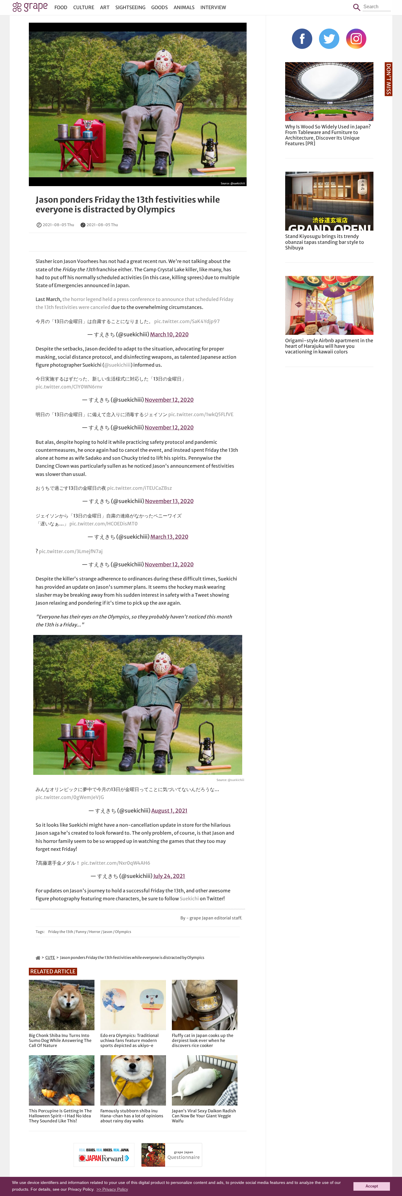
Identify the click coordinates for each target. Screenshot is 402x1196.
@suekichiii (237, 183)
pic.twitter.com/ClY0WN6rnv (69, 387)
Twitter (329, 39)
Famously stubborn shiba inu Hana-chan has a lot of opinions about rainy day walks (131, 1116)
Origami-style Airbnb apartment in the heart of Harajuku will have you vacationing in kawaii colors (329, 346)
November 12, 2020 (169, 399)
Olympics (123, 931)
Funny (81, 931)
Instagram (356, 39)
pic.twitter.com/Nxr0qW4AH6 (115, 863)
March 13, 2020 (169, 536)
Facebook (302, 39)
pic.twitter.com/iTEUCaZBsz (139, 488)
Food (60, 7)
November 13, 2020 (169, 501)
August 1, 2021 (169, 810)
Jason (107, 931)
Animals (184, 7)
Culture (83, 7)
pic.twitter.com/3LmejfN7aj (71, 551)
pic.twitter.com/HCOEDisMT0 (103, 524)
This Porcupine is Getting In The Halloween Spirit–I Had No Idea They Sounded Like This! (60, 1116)
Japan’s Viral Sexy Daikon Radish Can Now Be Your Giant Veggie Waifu (204, 1116)
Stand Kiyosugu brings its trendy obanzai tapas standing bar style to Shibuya (324, 241)
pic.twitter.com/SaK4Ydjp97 (187, 321)
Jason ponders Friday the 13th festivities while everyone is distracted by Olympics (128, 204)
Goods (159, 7)
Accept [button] (372, 1186)
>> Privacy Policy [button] (112, 1189)
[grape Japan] (38, 957)
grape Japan (30, 8)
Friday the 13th (60, 931)
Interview (213, 7)
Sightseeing (130, 7)
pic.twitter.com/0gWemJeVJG (70, 797)
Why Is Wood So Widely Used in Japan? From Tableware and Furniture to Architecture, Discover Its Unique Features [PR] (328, 135)
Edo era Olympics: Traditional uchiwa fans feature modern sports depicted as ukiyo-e (129, 1040)
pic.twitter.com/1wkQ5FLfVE (200, 414)
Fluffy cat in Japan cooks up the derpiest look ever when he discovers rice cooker (202, 1040)
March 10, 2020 (169, 334)
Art (104, 7)
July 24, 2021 (169, 876)
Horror (94, 931)
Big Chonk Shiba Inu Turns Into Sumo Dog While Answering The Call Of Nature (60, 1040)
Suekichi (189, 898)
